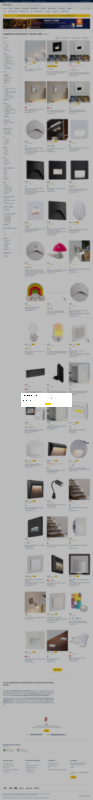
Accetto (48, 404)
